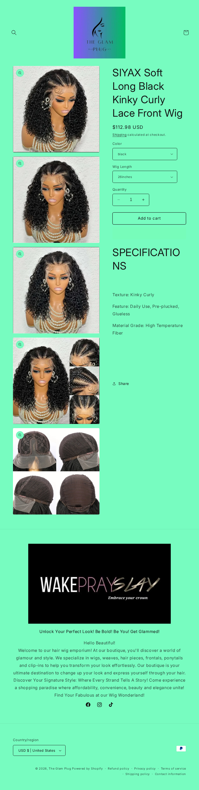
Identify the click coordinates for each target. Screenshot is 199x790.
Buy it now (149, 233)
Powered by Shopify (87, 768)
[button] (14, 32)
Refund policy (118, 768)
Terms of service (173, 768)
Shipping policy (137, 774)
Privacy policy (145, 768)
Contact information (170, 774)
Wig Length (122, 167)
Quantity (119, 189)
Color (117, 143)
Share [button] (123, 383)
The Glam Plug (60, 768)
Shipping (119, 135)
